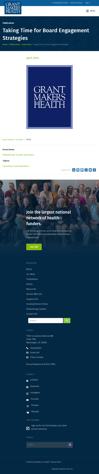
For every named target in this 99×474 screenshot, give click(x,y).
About (29, 269)
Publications (32, 279)
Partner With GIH (34, 294)
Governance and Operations (16, 166)
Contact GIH (31, 314)
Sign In (87, 3)
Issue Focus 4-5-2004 (13, 139)
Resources (31, 289)
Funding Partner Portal (60, 3)
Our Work (30, 274)
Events (29, 284)
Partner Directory (76, 3)
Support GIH (32, 299)
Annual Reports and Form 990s (40, 364)
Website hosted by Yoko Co (62, 469)
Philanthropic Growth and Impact (18, 155)
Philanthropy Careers (36, 309)
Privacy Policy (56, 462)
